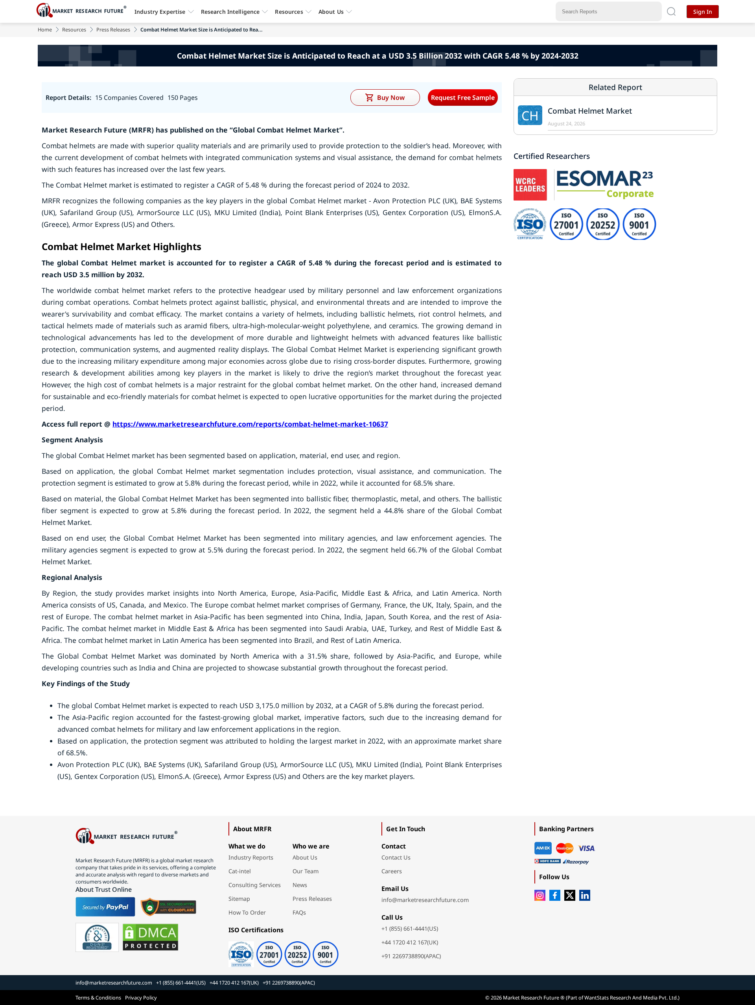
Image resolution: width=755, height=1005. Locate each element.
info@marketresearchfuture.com (425, 900)
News (300, 885)
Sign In (702, 11)
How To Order (247, 912)
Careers (391, 871)
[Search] (671, 11)
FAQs (299, 912)
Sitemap (239, 898)
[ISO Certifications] (301, 951)
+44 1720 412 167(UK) (409, 942)
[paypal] (105, 907)
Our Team (306, 871)
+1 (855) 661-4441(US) (409, 928)
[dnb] (97, 937)
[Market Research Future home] (83, 11)
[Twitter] (569, 895)
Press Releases (113, 29)
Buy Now (391, 97)
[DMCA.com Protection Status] (150, 937)
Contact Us (396, 857)
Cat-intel (239, 871)
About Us (331, 11)
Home (45, 29)
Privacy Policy (141, 997)
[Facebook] (554, 895)
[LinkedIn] (584, 895)
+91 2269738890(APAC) (411, 956)
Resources (74, 29)
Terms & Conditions (98, 997)
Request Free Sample (463, 97)
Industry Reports (250, 857)
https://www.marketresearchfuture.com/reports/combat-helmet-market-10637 (250, 424)
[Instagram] (539, 895)
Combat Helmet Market (590, 110)
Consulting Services (254, 885)
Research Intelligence (230, 11)
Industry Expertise (160, 11)
